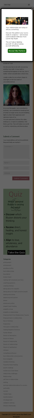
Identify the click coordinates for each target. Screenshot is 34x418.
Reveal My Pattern (17, 51)
